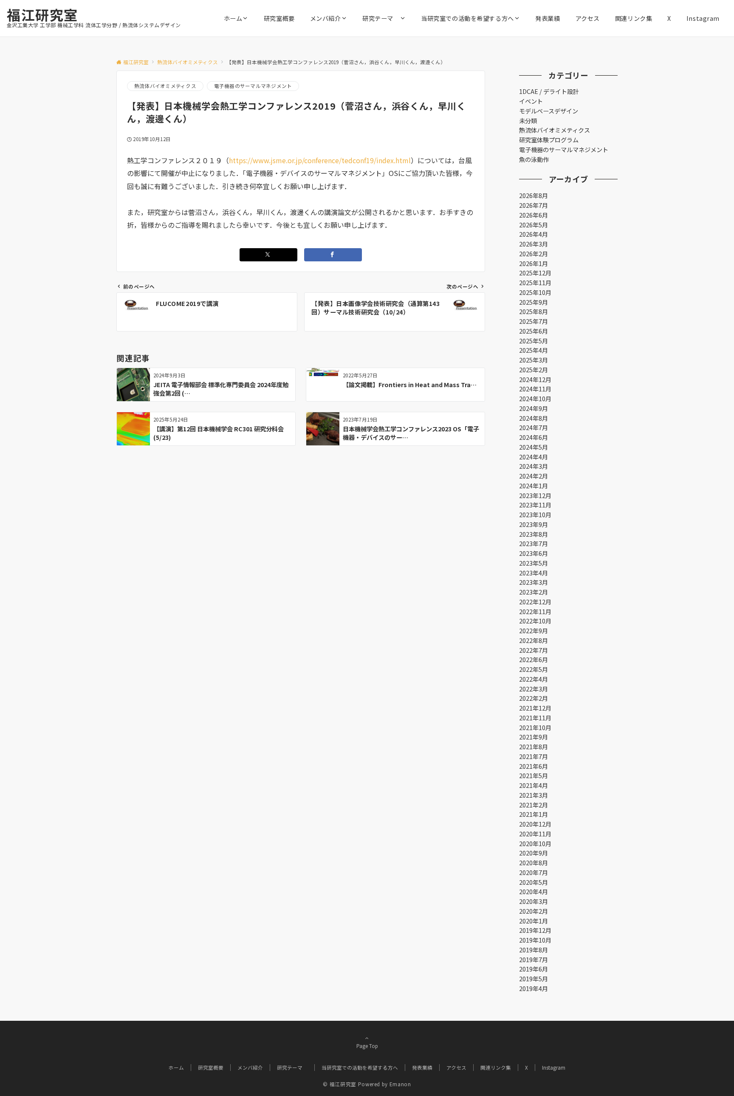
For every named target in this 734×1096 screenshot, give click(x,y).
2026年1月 (533, 263)
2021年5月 (533, 775)
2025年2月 (533, 369)
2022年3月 (533, 689)
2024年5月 (533, 447)
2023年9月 (533, 524)
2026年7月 (533, 205)
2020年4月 (533, 891)
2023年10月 (535, 514)
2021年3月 (533, 795)
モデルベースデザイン (548, 111)
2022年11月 (535, 611)
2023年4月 (533, 573)
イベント (531, 101)
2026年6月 (533, 215)
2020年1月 (533, 921)
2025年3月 (533, 360)
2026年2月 (533, 253)
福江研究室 (42, 14)
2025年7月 (533, 321)
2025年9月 (533, 302)
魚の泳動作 (534, 159)
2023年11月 (535, 505)
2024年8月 (533, 418)
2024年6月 (533, 437)
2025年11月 (535, 282)
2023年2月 (533, 592)
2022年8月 (533, 640)
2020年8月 (533, 862)
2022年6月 (533, 659)
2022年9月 (533, 630)
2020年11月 (535, 834)
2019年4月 (533, 988)
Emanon (400, 1084)
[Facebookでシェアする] (333, 254)
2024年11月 (535, 389)
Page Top (367, 1045)
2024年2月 (533, 476)
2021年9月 (533, 737)
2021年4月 (533, 785)
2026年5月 (533, 225)
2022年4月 (533, 679)
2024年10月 (535, 398)
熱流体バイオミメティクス (165, 85)
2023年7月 (533, 543)
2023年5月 (533, 563)
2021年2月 (533, 805)
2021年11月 (535, 718)
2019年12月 (535, 930)
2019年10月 (535, 940)
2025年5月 (533, 341)
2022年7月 (533, 650)
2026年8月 (533, 195)
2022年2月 (533, 698)
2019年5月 (533, 978)
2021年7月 (533, 756)
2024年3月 (533, 466)
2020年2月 (533, 911)
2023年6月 (533, 553)
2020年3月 (533, 901)
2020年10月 (535, 843)
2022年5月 (533, 669)
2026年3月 (533, 244)
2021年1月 (533, 814)
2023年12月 (535, 495)
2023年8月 (533, 534)
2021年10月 (535, 727)
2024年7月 (533, 427)
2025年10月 (535, 292)
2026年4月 (533, 234)
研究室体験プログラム (549, 140)
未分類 (528, 120)
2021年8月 (533, 746)
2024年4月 (533, 457)
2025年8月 (533, 311)
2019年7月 (533, 959)
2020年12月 (535, 824)
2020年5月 (533, 882)
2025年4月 (533, 350)
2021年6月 (533, 766)
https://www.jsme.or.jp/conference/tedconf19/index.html (320, 160)
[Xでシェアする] (268, 254)
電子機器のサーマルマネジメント (253, 85)
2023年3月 (533, 582)
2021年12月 (535, 708)
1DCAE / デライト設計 (549, 91)
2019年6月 (533, 969)
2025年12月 (535, 273)
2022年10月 (535, 621)
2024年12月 (535, 379)
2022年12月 (535, 602)
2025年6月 (533, 331)
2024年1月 (533, 485)
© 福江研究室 (339, 1084)
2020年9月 (533, 853)
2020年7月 (533, 872)
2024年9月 (533, 408)
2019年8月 (533, 950)
